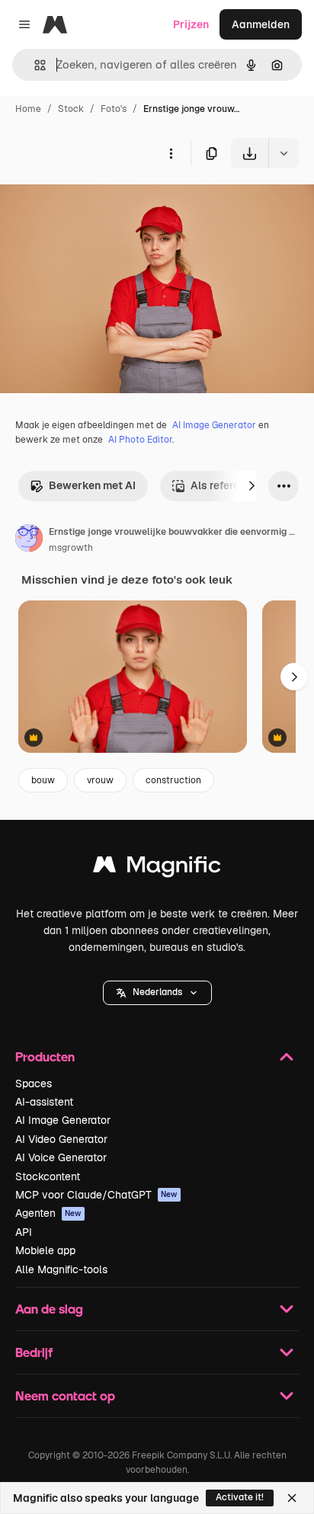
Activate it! (240, 1497)
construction (173, 780)
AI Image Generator (214, 425)
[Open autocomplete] (34, 65)
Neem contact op (65, 1396)
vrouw (100, 780)
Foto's (114, 109)
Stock (71, 109)
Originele (100, 204)
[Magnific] (157, 868)
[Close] (292, 1498)
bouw (43, 780)
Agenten (48, 1213)
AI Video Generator (61, 1139)
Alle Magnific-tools (61, 1269)
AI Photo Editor (140, 440)
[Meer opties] (170, 153)
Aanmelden (261, 24)
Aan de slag (49, 1309)
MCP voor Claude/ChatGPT (96, 1195)
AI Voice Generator (61, 1157)
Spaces (33, 1083)
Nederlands (157, 992)
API (23, 1232)
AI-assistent (44, 1102)
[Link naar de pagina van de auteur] (29, 540)
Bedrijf (34, 1352)
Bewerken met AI (92, 485)
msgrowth (71, 548)
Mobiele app (45, 1250)
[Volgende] (251, 486)
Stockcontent (47, 1176)
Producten (45, 1056)
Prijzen (191, 24)
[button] (157, 993)
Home (28, 109)
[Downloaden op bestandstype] (283, 153)
